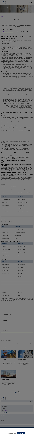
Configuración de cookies (12, 433)
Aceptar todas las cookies (20, 433)
